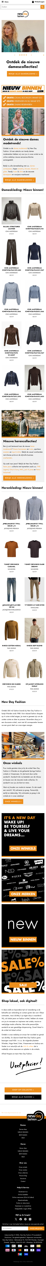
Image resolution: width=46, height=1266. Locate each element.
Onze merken (23, 1170)
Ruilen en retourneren (23, 1203)
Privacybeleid (36, 1235)
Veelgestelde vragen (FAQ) (23, 1209)
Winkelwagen (38, 2)
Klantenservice (23, 1192)
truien (15, 171)
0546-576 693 (20, 1242)
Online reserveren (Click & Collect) (23, 1197)
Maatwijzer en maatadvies (23, 1206)
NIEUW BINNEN (23, 1132)
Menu (6, 2)
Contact (23, 1181)
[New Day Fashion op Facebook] (20, 1220)
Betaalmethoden (23, 1200)
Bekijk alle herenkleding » (19, 478)
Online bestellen (23, 1194)
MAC (21, 469)
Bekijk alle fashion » (23, 1097)
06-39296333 (38, 1242)
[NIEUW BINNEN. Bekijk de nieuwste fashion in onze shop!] (23, 92)
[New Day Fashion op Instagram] (30, 1220)
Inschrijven (36, 1228)
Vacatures (23, 1178)
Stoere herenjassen (19, 449)
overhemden (7, 458)
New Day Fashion (25, 1235)
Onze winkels (23, 1167)
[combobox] (20, 7)
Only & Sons (14, 469)
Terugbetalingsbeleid (19, 1237)
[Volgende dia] (31, 54)
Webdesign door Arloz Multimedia (23, 1262)
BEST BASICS (23, 1135)
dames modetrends (20, 148)
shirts (21, 171)
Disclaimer (8, 1237)
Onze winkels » (13, 801)
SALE (23, 1138)
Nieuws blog (23, 1175)
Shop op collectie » (23, 1090)
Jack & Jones (28, 469)
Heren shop (23, 1148)
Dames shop (23, 1129)
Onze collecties (23, 1173)
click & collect (28, 1046)
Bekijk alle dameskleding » (23, 74)
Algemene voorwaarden (34, 1237)
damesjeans (7, 174)
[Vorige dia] (14, 54)
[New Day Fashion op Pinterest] (25, 1220)
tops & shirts (16, 452)
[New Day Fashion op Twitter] (16, 1220)
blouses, (27, 168)
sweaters (21, 168)
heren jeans (7, 466)
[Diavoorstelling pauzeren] (43, 54)
